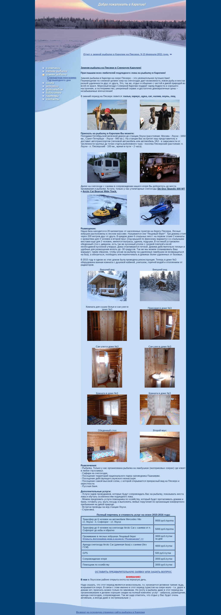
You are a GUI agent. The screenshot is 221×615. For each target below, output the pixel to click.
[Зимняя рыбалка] (63, 75)
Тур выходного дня (58, 80)
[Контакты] (63, 100)
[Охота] (63, 84)
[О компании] (63, 69)
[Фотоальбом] (63, 90)
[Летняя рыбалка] (63, 72)
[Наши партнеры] (63, 97)
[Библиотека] (63, 93)
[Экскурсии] (63, 87)
